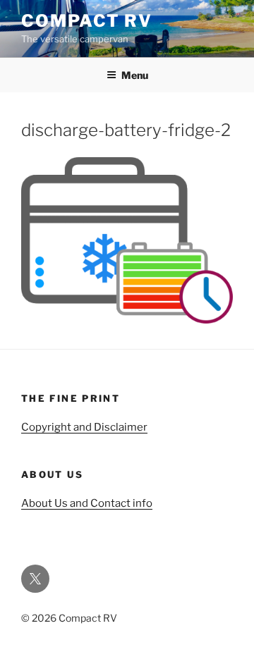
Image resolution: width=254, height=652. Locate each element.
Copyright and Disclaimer (84, 427)
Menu (134, 75)
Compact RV (86, 21)
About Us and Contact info (86, 503)
